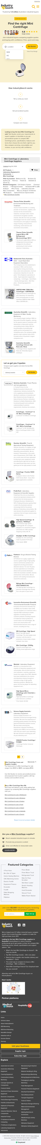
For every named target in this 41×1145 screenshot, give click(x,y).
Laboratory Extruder (28, 189)
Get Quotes (32, 46)
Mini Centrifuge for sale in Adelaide (15, 811)
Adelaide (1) (32, 181)
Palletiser (7, 897)
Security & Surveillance (28, 1092)
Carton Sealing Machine (11, 876)
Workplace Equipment (27, 1123)
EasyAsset (32, 966)
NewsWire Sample (6, 1032)
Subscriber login (20, 1056)
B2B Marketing (5, 1026)
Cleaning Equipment (7, 1074)
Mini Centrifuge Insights (12, 195)
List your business (20, 1046)
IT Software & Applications (8, 1125)
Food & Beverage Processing (9, 1099)
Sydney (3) (6, 181)
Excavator (7, 887)
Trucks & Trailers (26, 1101)
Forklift (6, 890)
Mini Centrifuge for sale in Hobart (14, 808)
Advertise (37, 1)
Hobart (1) (23, 181)
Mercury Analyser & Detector (26, 191)
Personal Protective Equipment (30, 1089)
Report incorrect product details (24, 820)
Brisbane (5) (32, 179)
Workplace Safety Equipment (29, 1126)
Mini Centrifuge (8, 176)
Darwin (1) (6, 183)
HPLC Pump (15, 189)
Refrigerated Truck (28, 875)
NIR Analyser (7, 193)
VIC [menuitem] (8, 56)
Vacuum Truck (26, 893)
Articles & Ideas (5, 1020)
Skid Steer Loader (27, 883)
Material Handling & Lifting (29, 1071)
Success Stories (5, 1038)
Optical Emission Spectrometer (24, 193)
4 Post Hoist (8, 870)
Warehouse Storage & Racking (30, 1104)
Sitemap (3, 1041)
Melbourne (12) (20, 179)
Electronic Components (7, 1097)
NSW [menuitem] (8, 52)
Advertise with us (6, 1035)
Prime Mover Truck (28, 872)
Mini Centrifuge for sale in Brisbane (15, 798)
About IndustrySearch (7, 1023)
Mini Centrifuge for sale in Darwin (14, 814)
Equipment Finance (10, 884)
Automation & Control (7, 1066)
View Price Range (32, 51)
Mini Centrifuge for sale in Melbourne (15, 795)
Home (2, 1017)
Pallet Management (27, 1086)
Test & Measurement (27, 1095)
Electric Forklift (8, 881)
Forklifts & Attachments (8, 1103)
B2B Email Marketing (7, 1029)
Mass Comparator (9, 191)
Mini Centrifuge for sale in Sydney (14, 801)
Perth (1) (14, 181)
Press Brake (26, 870)
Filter (36, 170)
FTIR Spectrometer (17, 187)
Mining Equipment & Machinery (30, 1077)
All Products (7, 170)
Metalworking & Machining (29, 1074)
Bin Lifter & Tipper (10, 873)
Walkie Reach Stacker (29, 896)
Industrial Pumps (6, 1116)
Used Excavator (27, 890)
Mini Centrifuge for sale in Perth (14, 804)
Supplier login (20, 1051)
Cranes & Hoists (5, 1088)
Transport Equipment (27, 1098)
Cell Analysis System (24, 185)
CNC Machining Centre (11, 879)
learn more (10, 850)
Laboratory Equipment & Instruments (11, 173)
